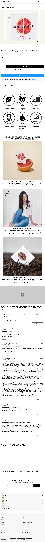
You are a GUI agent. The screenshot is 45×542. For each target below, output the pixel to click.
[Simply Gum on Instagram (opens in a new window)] (23, 532)
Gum (2, 519)
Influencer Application (27, 522)
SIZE (2, 57)
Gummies (3, 522)
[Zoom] (38, 42)
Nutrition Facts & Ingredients (10, 85)
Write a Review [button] (39, 314)
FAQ (23, 519)
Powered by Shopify (21, 539)
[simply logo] (5, 2)
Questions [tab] (12, 320)
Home (2, 5)
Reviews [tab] (4, 320)
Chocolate (3, 524)
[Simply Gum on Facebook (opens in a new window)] (25, 532)
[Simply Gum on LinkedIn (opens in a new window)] (29, 532)
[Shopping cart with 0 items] (40, 1)
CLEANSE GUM (4, 336)
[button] (40, 338)
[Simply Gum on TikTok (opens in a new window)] (27, 532)
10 (30, 438)
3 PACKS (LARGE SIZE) (15, 60)
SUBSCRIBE (36, 485)
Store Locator (25, 520)
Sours (2, 517)
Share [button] (4, 338)
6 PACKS (4, 60)
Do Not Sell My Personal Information (8, 539)
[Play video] (22, 295)
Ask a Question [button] (28, 314)
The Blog (24, 524)
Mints (2, 520)
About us (24, 517)
